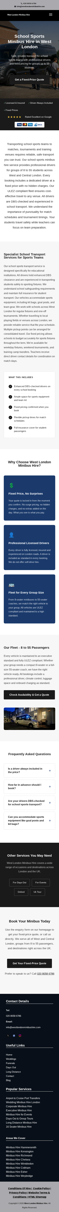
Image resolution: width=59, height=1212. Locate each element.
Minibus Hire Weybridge (19, 1176)
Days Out (11, 1067)
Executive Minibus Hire (19, 1110)
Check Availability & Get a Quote (29, 694)
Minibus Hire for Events (19, 1114)
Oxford (21, 892)
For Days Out (19, 882)
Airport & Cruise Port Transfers (23, 1098)
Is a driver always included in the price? (29, 770)
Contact (10, 1076)
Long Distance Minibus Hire (21, 1122)
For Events (40, 882)
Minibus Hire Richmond (19, 1155)
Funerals (10, 1063)
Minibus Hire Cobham (18, 1167)
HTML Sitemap (37, 1197)
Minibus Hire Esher (16, 1171)
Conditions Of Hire (19, 1188)
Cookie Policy (41, 1188)
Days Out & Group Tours (19, 1118)
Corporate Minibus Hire (19, 1106)
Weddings (11, 1059)
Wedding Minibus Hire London (23, 1102)
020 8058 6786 (29, 3)
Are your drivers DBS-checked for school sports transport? (29, 803)
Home (9, 1054)
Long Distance (13, 1071)
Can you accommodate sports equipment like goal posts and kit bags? (29, 820)
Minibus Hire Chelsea (18, 1159)
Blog (8, 1080)
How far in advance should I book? (29, 787)
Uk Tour (37, 892)
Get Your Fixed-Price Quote (29, 963)
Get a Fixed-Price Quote (29, 79)
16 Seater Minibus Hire (19, 1126)
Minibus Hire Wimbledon (20, 1163)
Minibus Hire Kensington (20, 1151)
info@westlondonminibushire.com (23, 1027)
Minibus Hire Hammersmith (21, 1147)
